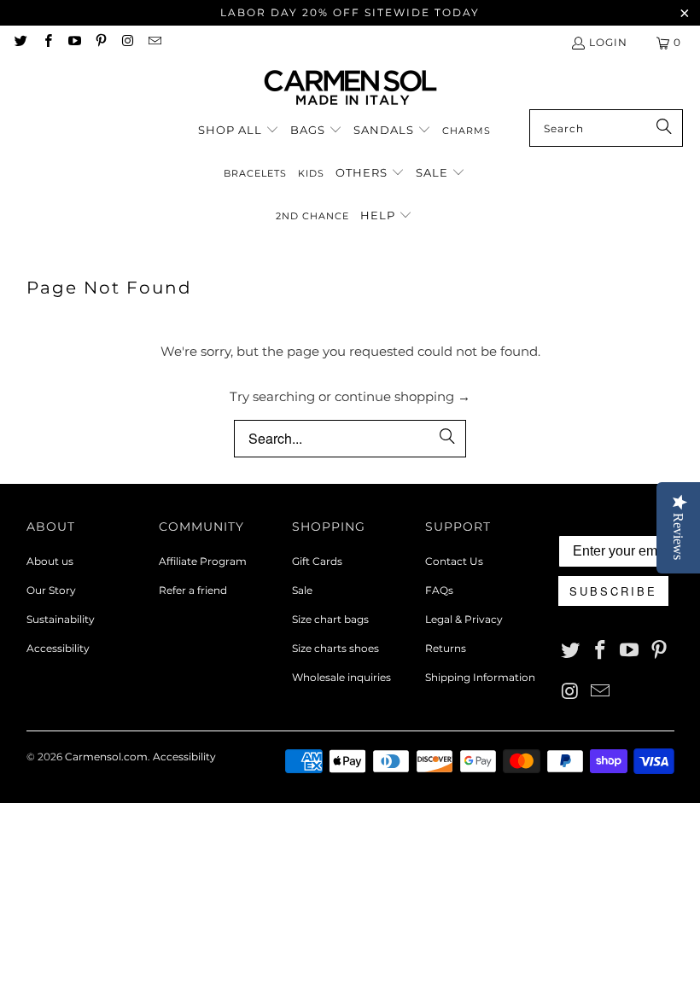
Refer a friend (193, 590)
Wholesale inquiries (341, 677)
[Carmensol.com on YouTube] (74, 42)
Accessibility (58, 648)
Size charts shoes (335, 648)
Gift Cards (317, 561)
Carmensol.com (106, 756)
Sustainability (60, 619)
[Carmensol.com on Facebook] (46, 42)
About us (49, 561)
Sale (302, 590)
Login (608, 42)
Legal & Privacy (464, 619)
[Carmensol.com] (350, 88)
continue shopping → (402, 396)
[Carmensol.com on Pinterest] (100, 42)
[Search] (661, 128)
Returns (445, 648)
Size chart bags (330, 619)
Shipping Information (480, 677)
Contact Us (454, 561)
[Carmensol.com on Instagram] (127, 42)
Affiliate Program (203, 561)
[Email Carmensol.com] (153, 42)
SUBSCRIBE (613, 591)
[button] (238, 130)
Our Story (51, 590)
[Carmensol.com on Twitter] (20, 42)
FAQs (439, 590)
